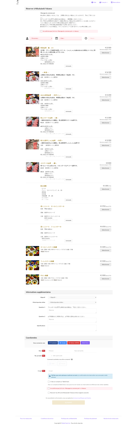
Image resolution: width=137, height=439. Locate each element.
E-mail (41, 371)
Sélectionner (105, 52)
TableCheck (85, 343)
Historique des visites (39, 302)
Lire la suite (68, 66)
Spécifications (41, 325)
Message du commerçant (48, 13)
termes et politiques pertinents (82, 398)
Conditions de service (47, 418)
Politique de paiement (90, 418)
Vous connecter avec (39, 343)
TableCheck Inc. (66, 423)
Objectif (42, 297)
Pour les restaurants (26, 418)
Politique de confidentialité (69, 418)
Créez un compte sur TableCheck (59, 381)
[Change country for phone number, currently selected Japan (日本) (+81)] (50, 355)
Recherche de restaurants (111, 418)
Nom (41, 351)
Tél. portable (39, 355)
